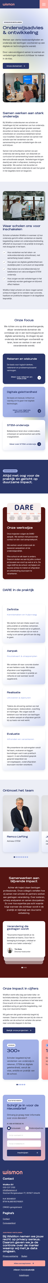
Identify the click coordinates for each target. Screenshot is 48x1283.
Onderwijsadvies (36, 1128)
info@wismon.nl (10, 1190)
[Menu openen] (44, 4)
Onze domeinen (14, 66)
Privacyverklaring (10, 1256)
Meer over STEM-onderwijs (23, 444)
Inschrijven (22, 1153)
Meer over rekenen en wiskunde (21, 377)
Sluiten (24, 1256)
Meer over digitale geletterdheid (22, 411)
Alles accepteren (22, 1263)
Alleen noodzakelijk (24, 1270)
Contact (6, 1219)
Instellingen (24, 1275)
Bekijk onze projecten (17, 1030)
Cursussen (16, 1128)
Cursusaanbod (9, 1223)
